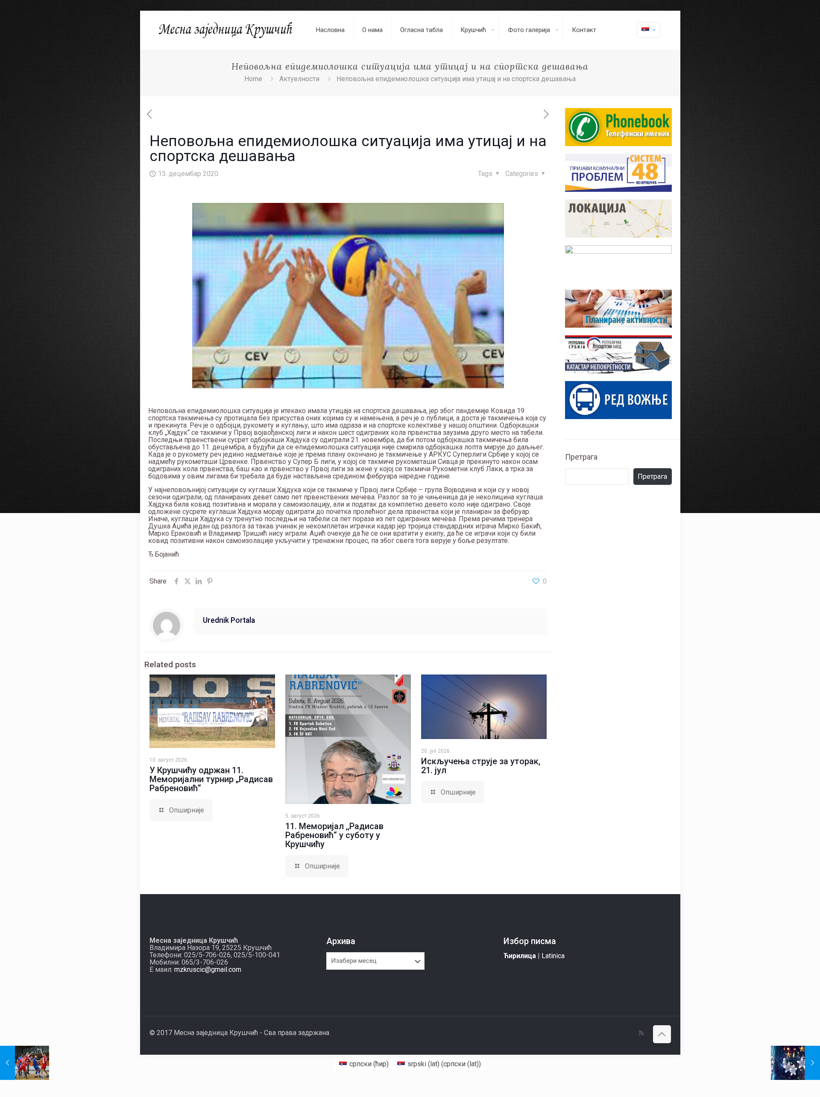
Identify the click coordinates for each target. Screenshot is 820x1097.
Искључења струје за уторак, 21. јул (480, 765)
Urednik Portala (229, 620)
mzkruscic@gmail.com (207, 969)
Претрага (581, 456)
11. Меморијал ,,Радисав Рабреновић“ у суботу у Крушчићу (334, 835)
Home (253, 79)
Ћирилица (520, 956)
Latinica (553, 956)
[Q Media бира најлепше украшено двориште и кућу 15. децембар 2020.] (795, 1063)
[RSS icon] (641, 1033)
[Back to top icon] (662, 1034)
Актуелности (299, 79)
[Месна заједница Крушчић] (226, 30)
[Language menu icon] (648, 30)
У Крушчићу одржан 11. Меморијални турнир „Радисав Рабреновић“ (211, 779)
